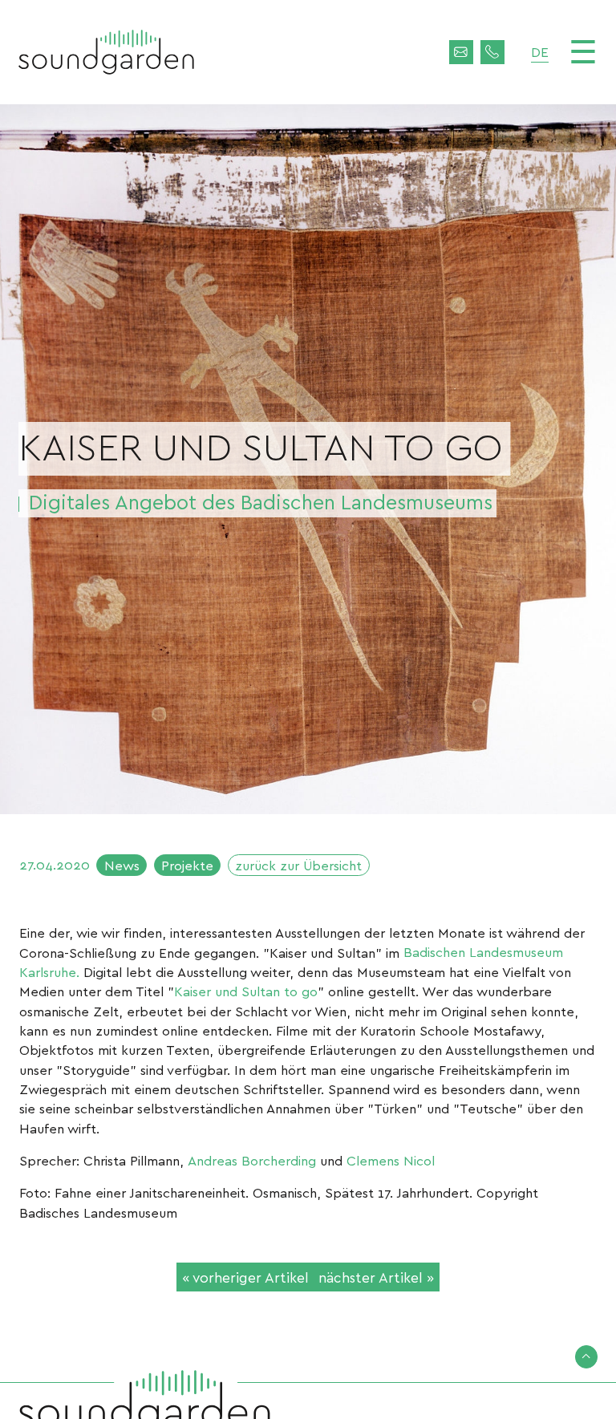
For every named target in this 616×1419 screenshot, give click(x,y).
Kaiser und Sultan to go (246, 991)
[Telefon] (492, 52)
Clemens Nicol (390, 1160)
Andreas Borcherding (252, 1160)
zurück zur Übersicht (298, 865)
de (540, 51)
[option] (308, 459)
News (122, 865)
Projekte (187, 865)
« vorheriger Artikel (245, 1276)
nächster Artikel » (376, 1276)
